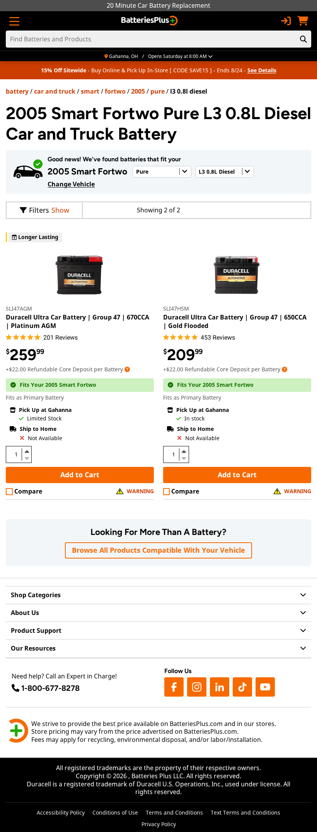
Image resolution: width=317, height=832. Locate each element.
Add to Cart (79, 474)
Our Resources (33, 648)
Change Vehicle (71, 184)
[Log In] (285, 21)
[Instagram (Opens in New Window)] (196, 687)
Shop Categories (36, 595)
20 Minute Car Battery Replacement (158, 5)
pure (157, 91)
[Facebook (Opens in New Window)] (174, 687)
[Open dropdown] (127, 369)
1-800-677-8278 (50, 688)
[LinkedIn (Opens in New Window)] (219, 687)
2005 (138, 91)
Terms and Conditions (174, 812)
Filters (39, 210)
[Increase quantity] (26, 451)
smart (90, 91)
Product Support (36, 630)
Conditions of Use (115, 812)
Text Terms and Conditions (245, 812)
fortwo (115, 91)
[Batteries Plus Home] (150, 21)
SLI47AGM (19, 308)
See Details (261, 70)
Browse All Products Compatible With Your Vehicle (158, 550)
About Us (25, 612)
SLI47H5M (176, 308)
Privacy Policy (158, 824)
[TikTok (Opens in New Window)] (242, 687)
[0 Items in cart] (302, 21)
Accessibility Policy (61, 812)
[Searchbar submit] (303, 39)
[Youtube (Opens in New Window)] (265, 687)
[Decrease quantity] (26, 457)
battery (17, 91)
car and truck (54, 91)
